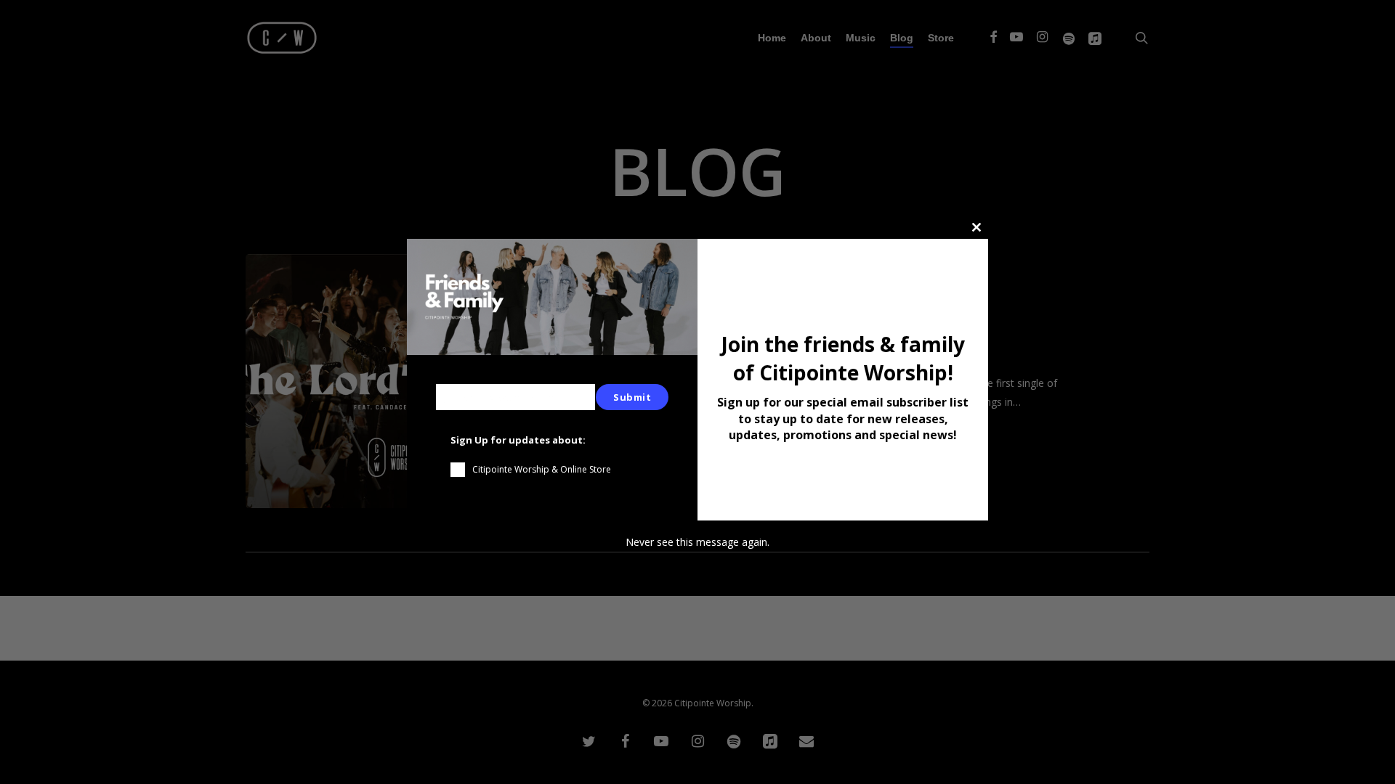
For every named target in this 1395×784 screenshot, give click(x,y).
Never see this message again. (697, 542)
